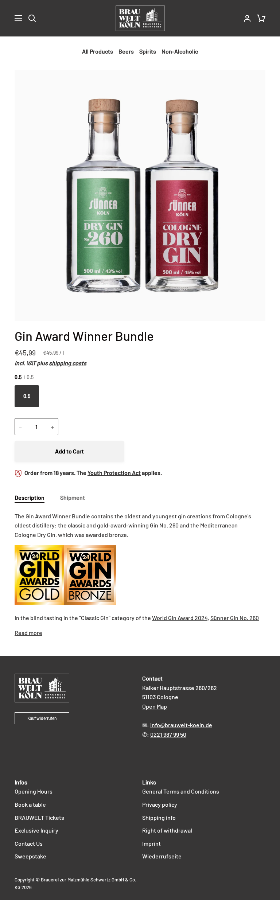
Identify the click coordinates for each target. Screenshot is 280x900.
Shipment (72, 497)
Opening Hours (33, 791)
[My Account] (244, 18)
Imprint (151, 843)
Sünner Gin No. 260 (234, 617)
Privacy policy (159, 804)
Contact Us (29, 843)
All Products (97, 51)
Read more (28, 632)
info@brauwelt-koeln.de (181, 724)
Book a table (30, 804)
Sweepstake (30, 856)
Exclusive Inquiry (36, 830)
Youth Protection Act (114, 472)
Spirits (147, 51)
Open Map (154, 706)
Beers (126, 51)
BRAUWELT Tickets (39, 817)
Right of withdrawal (167, 830)
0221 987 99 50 (168, 734)
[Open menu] (11, 18)
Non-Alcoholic (180, 51)
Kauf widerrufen (42, 718)
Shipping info (159, 817)
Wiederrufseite (162, 856)
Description (29, 497)
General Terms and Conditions (180, 791)
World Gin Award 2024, (180, 617)
